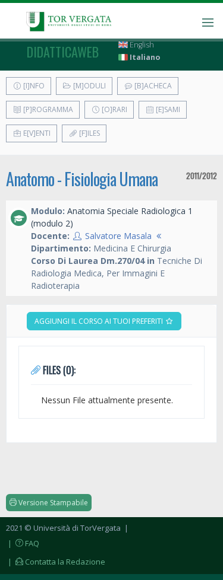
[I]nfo (33, 86)
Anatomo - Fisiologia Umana (82, 179)
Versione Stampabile (52, 503)
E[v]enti (36, 133)
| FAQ (22, 543)
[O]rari (113, 109)
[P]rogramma (47, 109)
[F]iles (88, 133)
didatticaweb (63, 51)
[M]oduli (88, 86)
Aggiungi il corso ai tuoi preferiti (99, 321)
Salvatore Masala (118, 235)
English (141, 45)
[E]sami (167, 109)
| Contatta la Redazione (55, 561)
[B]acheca (152, 86)
